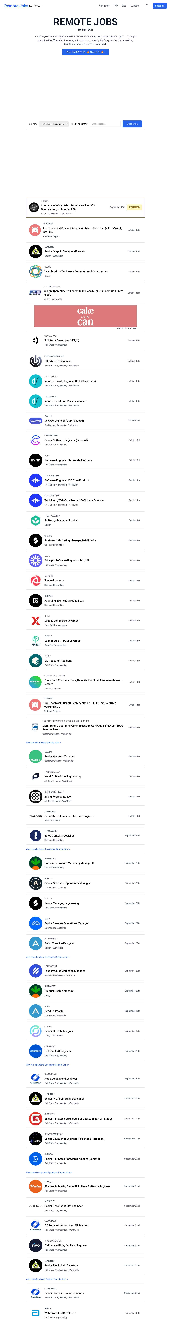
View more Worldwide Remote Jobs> (43, 742)
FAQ (116, 6)
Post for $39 (85, 52)
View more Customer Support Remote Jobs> (47, 1279)
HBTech (37, 6)
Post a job (160, 6)
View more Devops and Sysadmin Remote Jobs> (49, 1172)
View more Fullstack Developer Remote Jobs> (48, 849)
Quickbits (135, 6)
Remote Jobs (16, 5)
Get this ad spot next (127, 328)
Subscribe (132, 123)
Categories (104, 6)
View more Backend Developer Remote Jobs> (47, 1065)
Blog (124, 6)
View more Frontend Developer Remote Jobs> (48, 957)
